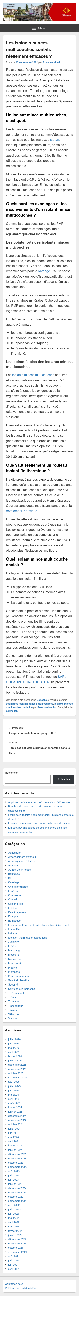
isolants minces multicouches (32, 374)
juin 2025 (13, 1090)
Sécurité (13, 984)
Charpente (14, 891)
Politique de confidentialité (20, 1288)
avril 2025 (13, 1099)
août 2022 (14, 1205)
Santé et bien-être (18, 980)
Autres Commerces (19, 869)
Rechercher (11, 772)
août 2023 (14, 1171)
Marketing (14, 950)
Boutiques (14, 874)
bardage (43, 271)
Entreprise (14, 916)
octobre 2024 (15, 1124)
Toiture (12, 997)
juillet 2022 (14, 1209)
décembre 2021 (17, 1239)
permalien (12, 711)
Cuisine (12, 908)
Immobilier (14, 929)
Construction (15, 904)
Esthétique (14, 920)
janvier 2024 (15, 1150)
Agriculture (14, 852)
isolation (56, 139)
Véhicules (13, 1014)
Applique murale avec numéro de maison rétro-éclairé (39, 802)
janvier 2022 (15, 1235)
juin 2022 (13, 1213)
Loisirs (12, 946)
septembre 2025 (17, 1077)
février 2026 (15, 1056)
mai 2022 (13, 1218)
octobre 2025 (15, 1073)
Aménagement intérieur (21, 861)
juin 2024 (13, 1133)
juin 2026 (13, 1043)
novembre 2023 (17, 1158)
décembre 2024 (17, 1116)
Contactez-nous (14, 1284)
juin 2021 (13, 1264)
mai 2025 (13, 1094)
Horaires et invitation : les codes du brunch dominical (39, 823)
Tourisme (13, 1001)
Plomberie (14, 972)
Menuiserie (14, 959)
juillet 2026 (14, 1039)
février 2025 (15, 1107)
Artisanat (13, 865)
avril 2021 (13, 1269)
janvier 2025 (15, 1111)
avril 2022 (13, 1222)
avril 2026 (13, 1052)
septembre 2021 (17, 1252)
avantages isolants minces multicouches (29, 703)
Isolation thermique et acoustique (27, 937)
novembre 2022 (17, 1192)
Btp (10, 878)
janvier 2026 (15, 1060)
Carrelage (13, 882)
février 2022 (15, 1231)
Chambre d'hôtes (18, 886)
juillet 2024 (14, 1128)
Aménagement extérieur (22, 857)
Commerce (14, 895)
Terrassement (16, 993)
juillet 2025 (14, 1086)
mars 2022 (14, 1226)
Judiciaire (13, 942)
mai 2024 (13, 1137)
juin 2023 (13, 1179)
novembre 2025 (17, 1069)
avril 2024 (13, 1141)
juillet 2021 (14, 1260)
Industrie (13, 933)
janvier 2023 (15, 1184)
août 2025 (14, 1081)
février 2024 (15, 1145)
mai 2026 (13, 1048)
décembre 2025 (17, 1065)
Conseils (42, 700)
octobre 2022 (15, 1196)
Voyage (12, 1018)
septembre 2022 (17, 1201)
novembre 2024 (17, 1120)
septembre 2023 (17, 1167)
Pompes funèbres (18, 976)
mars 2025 (14, 1103)
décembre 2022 (17, 1188)
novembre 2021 (17, 1243)
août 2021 (14, 1256)
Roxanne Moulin (52, 62)
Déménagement (17, 912)
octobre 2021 (15, 1248)
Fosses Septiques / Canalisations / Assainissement (38, 925)
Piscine (12, 967)
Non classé (14, 963)
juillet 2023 (14, 1175)
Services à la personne (21, 989)
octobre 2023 (15, 1162)
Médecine (13, 954)
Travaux (12, 1010)
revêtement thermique (21, 510)
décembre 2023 (17, 1154)
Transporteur (15, 1006)
